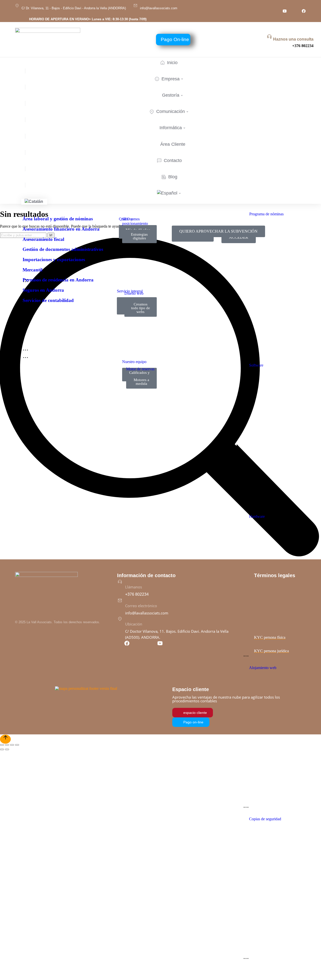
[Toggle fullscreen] (12, 745)
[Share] (7, 745)
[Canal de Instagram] (275, 11)
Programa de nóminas (266, 214)
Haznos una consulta (293, 39)
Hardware (257, 516)
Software (256, 365)
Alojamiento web (262, 668)
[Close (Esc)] (2, 745)
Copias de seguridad (265, 819)
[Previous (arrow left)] (2, 749)
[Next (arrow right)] (7, 749)
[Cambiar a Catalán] (34, 201)
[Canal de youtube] (284, 11)
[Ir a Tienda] (5, 739)
